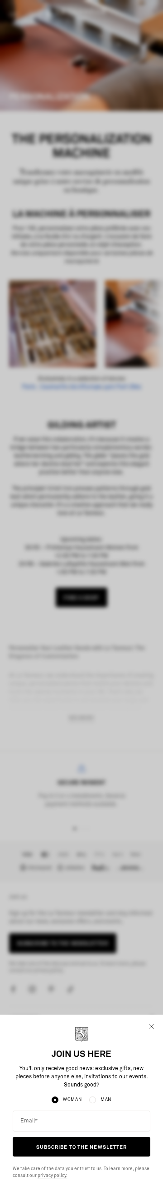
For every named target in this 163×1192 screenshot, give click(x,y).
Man (106, 1099)
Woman (72, 1099)
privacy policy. (52, 1175)
